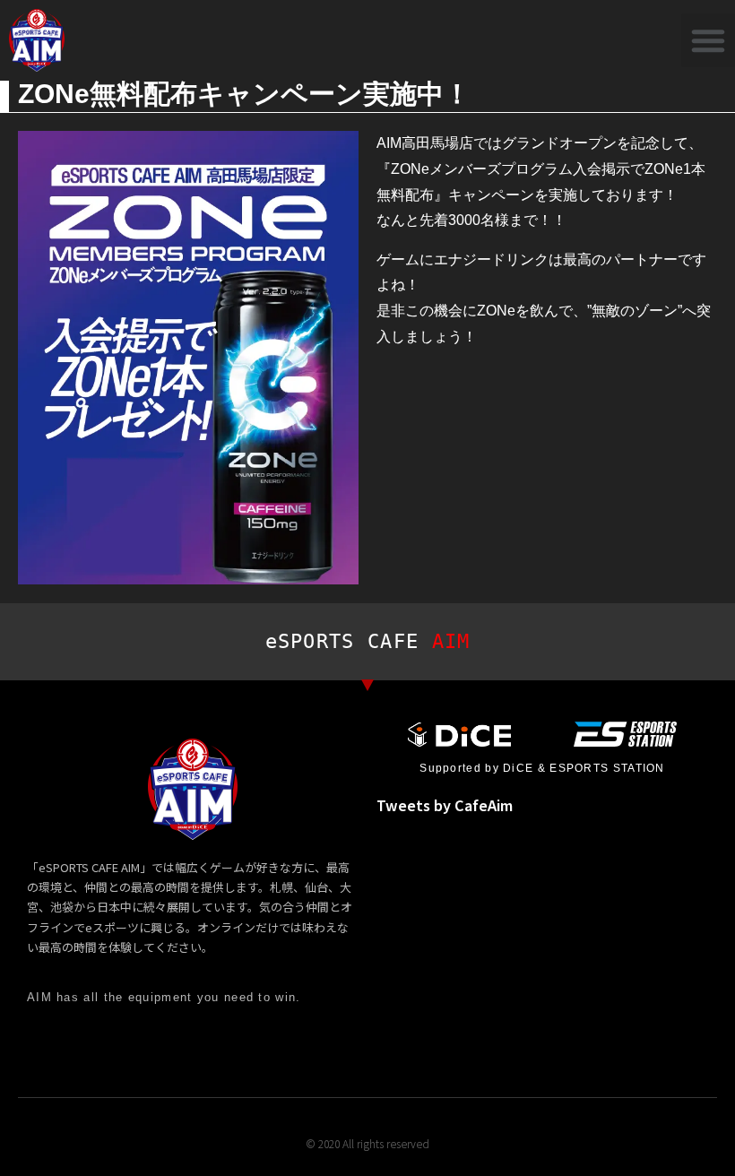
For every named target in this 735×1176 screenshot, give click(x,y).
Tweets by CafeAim (444, 805)
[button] (708, 40)
